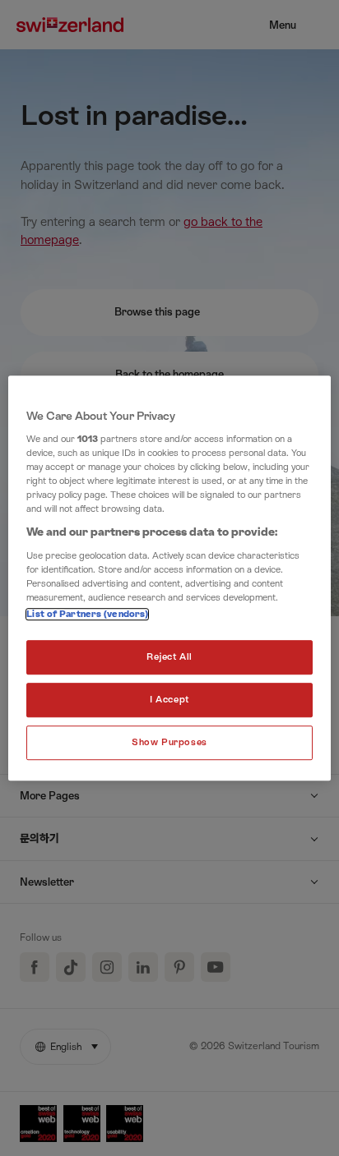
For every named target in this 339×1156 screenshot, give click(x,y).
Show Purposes (169, 742)
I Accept (169, 699)
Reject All (169, 657)
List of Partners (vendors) (87, 615)
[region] (169, 578)
